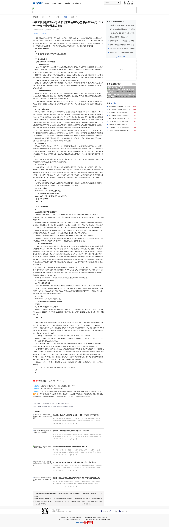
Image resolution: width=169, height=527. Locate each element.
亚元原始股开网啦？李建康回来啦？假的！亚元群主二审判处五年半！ (128, 112)
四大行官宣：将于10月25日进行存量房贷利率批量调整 (125, 49)
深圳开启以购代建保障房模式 (116, 87)
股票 (54, 3)
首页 (48, 3)
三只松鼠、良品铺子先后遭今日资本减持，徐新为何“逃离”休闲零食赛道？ (76, 415)
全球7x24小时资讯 (117, 21)
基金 (72, 17)
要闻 (65, 17)
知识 (50, 17)
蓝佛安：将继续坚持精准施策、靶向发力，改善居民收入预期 (126, 45)
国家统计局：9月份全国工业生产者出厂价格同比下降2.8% (125, 25)
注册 (128, 4)
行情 (43, 17)
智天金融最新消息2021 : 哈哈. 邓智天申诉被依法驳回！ (124, 109)
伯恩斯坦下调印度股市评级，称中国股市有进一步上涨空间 (71, 431)
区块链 (68, 3)
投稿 (132, 4)
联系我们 (105, 511)
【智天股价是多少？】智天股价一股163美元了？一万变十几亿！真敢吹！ (129, 127)
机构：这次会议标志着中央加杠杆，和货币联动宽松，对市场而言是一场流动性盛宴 (132, 29)
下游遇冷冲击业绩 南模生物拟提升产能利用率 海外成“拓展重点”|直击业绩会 (76, 478)
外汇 (61, 3)
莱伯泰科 (36, 33)
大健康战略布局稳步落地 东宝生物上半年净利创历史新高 (124, 121)
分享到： (82, 504)
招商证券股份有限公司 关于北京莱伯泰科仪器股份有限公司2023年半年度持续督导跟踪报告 (57, 493)
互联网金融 (77, 3)
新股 (58, 17)
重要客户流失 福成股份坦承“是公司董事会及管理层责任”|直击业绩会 (74, 462)
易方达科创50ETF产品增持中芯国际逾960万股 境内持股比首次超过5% (129, 52)
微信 (90, 504)
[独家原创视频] (134, 84)
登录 (125, 4)
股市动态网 (44, 33)
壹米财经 (83, 519)
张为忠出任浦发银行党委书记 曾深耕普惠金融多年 (53, 403)
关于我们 (114, 511)
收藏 (58, 29)
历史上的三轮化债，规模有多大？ (119, 37)
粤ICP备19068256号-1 (64, 519)
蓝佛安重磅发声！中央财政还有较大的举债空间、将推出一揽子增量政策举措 (130, 41)
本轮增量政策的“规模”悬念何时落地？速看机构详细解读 (125, 33)
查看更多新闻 (121, 56)
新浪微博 (86, 504)
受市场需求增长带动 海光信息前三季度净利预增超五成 (70, 446)
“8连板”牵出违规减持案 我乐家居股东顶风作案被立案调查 (55, 406)
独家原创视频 (116, 84)
